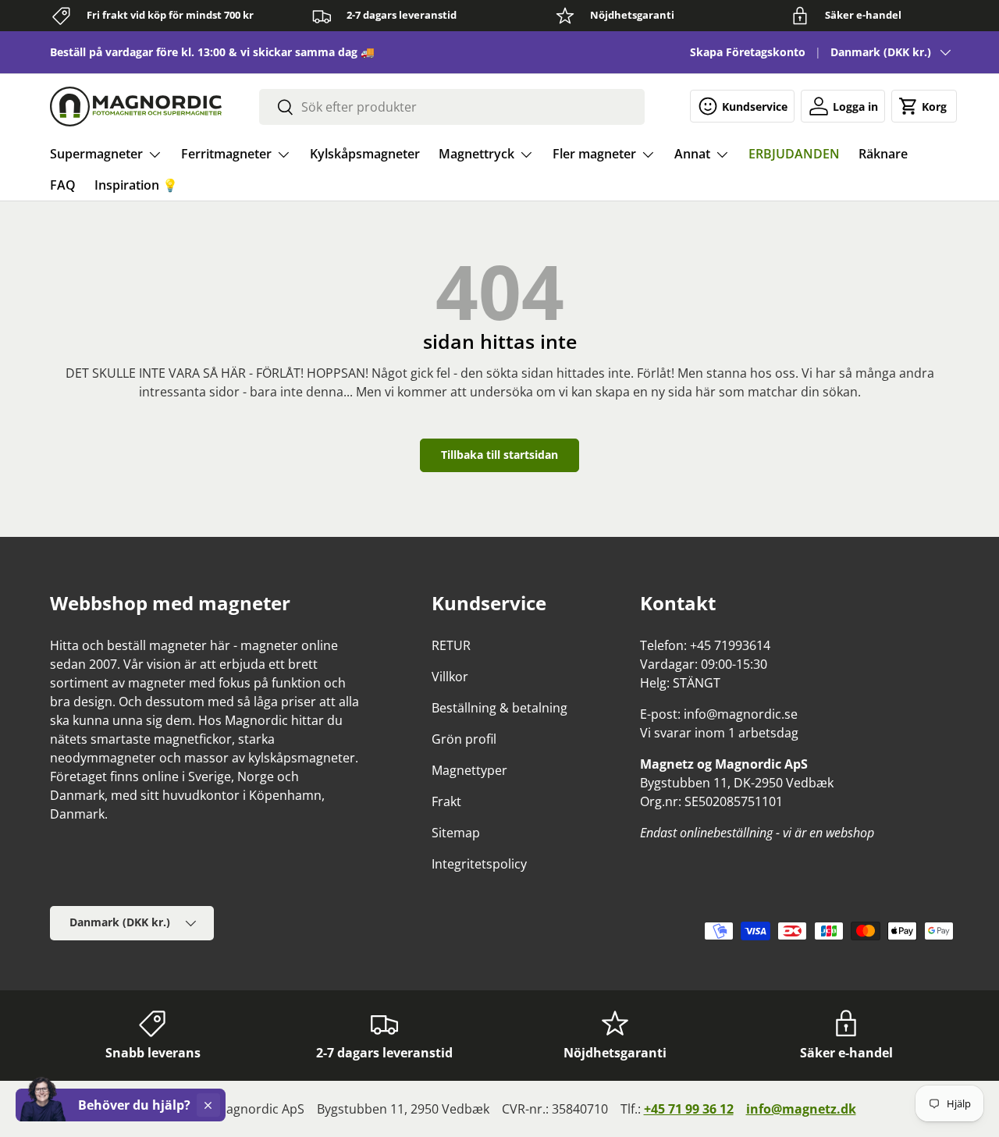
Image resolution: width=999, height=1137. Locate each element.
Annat (692, 153)
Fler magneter (594, 153)
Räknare (883, 153)
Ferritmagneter (226, 153)
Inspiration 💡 (136, 185)
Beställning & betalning (499, 707)
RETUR (451, 645)
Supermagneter (96, 153)
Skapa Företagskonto (747, 51)
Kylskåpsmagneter (365, 153)
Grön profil (464, 739)
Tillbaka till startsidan (499, 454)
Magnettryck (476, 153)
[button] (924, 106)
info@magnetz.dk (801, 1108)
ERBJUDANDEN (794, 153)
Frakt (446, 801)
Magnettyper (469, 770)
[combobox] (452, 107)
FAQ (63, 185)
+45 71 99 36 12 (689, 1108)
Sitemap (456, 832)
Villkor (450, 676)
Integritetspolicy (479, 863)
